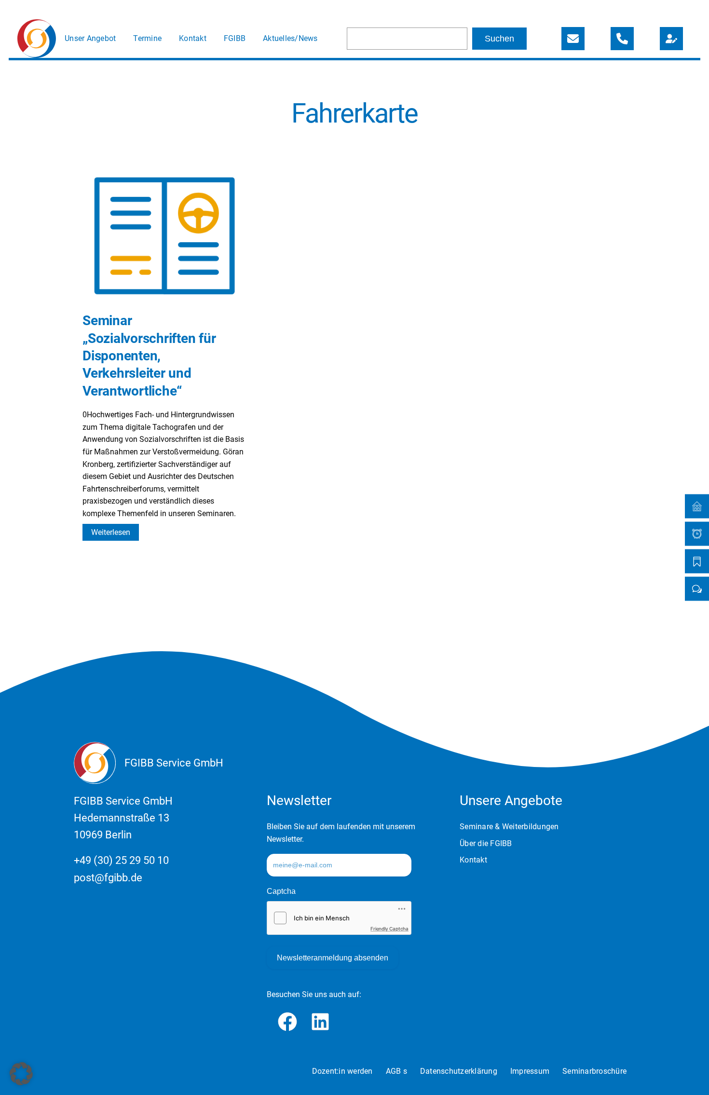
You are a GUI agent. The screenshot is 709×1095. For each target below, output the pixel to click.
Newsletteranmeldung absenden (332, 958)
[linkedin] (320, 1022)
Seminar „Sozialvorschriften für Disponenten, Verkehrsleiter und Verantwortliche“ (149, 356)
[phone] (622, 38)
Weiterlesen (115, 534)
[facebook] (287, 1022)
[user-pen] (671, 38)
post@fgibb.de (108, 878)
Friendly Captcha (389, 928)
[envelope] (573, 38)
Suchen (499, 38)
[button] (21, 1074)
